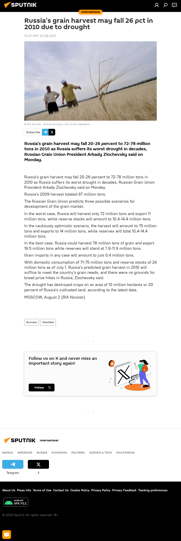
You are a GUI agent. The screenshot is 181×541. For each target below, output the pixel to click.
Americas (24, 452)
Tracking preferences (153, 490)
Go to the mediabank (78, 124)
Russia (42, 452)
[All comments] (6, 534)
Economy (59, 452)
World (7, 452)
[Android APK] (16, 503)
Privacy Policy (100, 490)
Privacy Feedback (124, 490)
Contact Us (61, 490)
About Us (8, 490)
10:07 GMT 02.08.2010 (40, 36)
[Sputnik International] (21, 9)
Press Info (24, 490)
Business (31, 322)
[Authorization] (156, 4)
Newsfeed (48, 322)
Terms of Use (42, 490)
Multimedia (125, 452)
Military (78, 452)
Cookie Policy (79, 490)
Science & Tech (100, 452)
